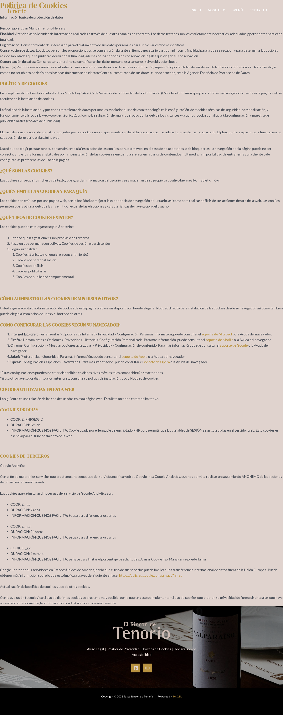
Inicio (196, 10)
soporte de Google (234, 345)
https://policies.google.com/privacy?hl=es (150, 575)
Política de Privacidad (123, 649)
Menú (238, 10)
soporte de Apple (134, 356)
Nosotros (217, 10)
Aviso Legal (96, 649)
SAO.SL (177, 696)
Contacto (258, 10)
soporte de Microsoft (218, 334)
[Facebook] (135, 668)
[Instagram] (147, 668)
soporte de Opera (156, 362)
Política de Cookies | (158, 649)
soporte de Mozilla (219, 340)
